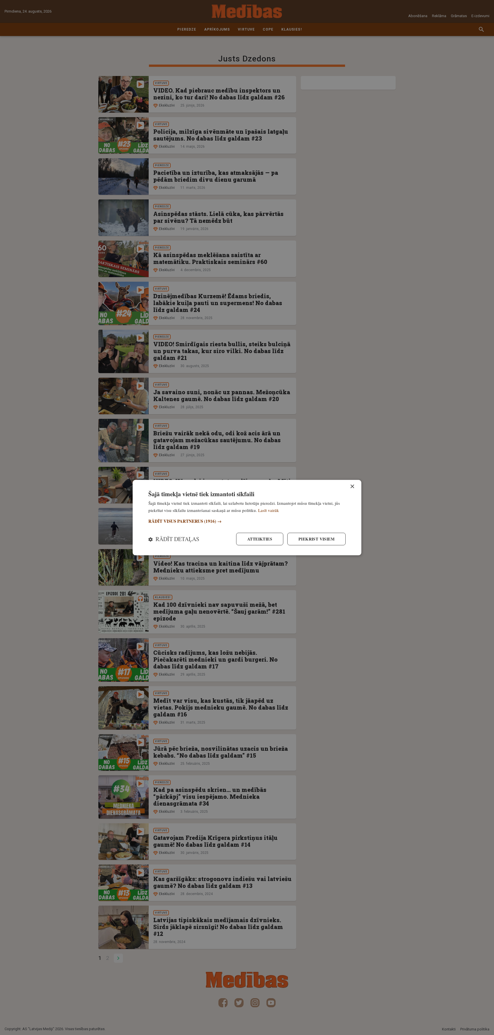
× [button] (352, 486)
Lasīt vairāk (268, 510)
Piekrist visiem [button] (316, 539)
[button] (247, 521)
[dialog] (247, 517)
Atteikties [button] (259, 539)
